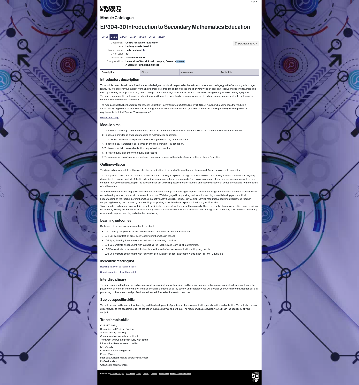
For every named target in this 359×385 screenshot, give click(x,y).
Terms (138, 374)
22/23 (123, 36)
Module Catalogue (117, 17)
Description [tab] (108, 72)
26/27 (161, 36)
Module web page (109, 117)
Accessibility (164, 374)
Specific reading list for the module (118, 272)
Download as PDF (247, 43)
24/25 (142, 36)
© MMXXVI (130, 374)
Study (202, 9)
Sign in (254, 1)
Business (223, 9)
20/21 (105, 36)
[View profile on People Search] (144, 50)
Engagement (252, 9)
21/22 (114, 36)
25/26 (152, 36)
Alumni (233, 9)
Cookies (154, 374)
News (241, 9)
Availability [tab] (226, 72)
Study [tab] (144, 72)
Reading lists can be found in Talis (118, 266)
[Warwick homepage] (111, 9)
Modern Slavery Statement (180, 374)
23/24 (133, 36)
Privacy (146, 374)
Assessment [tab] (187, 72)
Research (212, 9)
